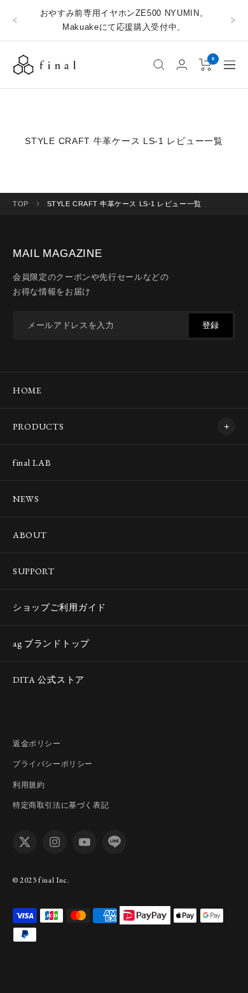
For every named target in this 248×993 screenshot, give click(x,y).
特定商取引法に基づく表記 (61, 805)
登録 (210, 325)
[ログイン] (182, 64)
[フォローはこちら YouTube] (84, 842)
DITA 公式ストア (49, 679)
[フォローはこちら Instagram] (55, 842)
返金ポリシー (37, 743)
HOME (27, 390)
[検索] (159, 64)
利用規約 (29, 784)
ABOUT (30, 535)
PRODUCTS (38, 426)
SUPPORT (34, 571)
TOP (21, 203)
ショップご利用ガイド (59, 607)
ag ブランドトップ (51, 643)
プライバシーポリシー (53, 764)
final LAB (32, 462)
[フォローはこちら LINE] (114, 842)
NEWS (26, 498)
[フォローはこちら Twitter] (25, 842)
